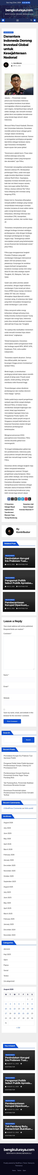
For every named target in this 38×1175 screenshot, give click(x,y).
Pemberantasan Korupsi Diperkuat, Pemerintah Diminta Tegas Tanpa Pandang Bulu (16, 775)
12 (15, 1009)
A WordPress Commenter (13, 808)
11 (10, 1009)
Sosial (6, 970)
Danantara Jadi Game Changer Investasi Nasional (26, 506)
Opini (6, 960)
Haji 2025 (7, 954)
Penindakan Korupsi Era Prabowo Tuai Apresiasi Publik (17, 561)
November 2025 (10, 871)
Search (6, 733)
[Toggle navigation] (17, 20)
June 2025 (7, 897)
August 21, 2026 (13, 1063)
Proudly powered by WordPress (13, 1163)
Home (14, 1170)
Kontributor (17, 63)
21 (23, 1013)
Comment (8, 633)
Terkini (6, 976)
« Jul (18, 1027)
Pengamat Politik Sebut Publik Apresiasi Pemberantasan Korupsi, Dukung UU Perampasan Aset (18, 765)
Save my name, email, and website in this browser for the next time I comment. (18, 714)
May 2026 (7, 839)
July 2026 (7, 828)
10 (6, 1009)
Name (6, 675)
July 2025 (7, 892)
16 (32, 1009)
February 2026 (9, 855)
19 (15, 1013)
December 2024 (10, 930)
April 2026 (7, 844)
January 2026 (9, 860)
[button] (31, 20)
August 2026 (8, 822)
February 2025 (9, 919)
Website (6, 698)
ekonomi (7, 949)
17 (6, 1013)
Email (6, 686)
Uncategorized (8, 32)
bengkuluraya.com (19, 10)
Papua (6, 965)
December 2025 (10, 865)
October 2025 (9, 876)
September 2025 (10, 881)
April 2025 (7, 908)
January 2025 (9, 924)
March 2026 (8, 849)
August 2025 (8, 887)
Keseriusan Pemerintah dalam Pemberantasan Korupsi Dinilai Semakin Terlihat (19, 793)
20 (19, 1013)
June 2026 (7, 833)
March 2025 (8, 913)
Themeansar (18, 1165)
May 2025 (7, 903)
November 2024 (10, 935)
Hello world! (29, 808)
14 (23, 1009)
